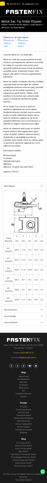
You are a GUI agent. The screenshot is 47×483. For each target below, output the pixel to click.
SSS (23, 390)
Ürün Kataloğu (10, 316)
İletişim (23, 396)
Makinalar (23, 432)
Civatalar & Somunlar (23, 429)
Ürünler (4, 24)
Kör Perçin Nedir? (23, 442)
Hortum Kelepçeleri (23, 423)
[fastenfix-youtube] (30, 366)
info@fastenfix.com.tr (32, 4)
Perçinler (23, 406)
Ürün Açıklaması (10, 309)
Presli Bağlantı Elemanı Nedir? (23, 457)
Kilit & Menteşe (23, 421)
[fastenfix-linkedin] (36, 366)
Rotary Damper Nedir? (23, 465)
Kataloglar (23, 385)
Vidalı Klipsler (36, 24)
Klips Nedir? (23, 451)
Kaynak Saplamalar (23, 409)
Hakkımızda (23, 376)
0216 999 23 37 (15, 4)
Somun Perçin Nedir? (23, 445)
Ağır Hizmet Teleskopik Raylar (23, 454)
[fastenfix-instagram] (23, 366)
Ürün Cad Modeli (10, 322)
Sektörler (23, 382)
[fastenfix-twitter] (17, 366)
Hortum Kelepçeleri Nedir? (23, 460)
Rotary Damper (23, 426)
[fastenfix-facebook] (11, 366)
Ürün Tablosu (9, 186)
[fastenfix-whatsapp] (42, 471)
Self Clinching (23, 412)
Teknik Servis (23, 387)
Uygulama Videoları (23, 393)
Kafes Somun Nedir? (23, 463)
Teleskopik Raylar (23, 415)
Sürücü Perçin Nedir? (23, 448)
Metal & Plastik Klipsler (19, 24)
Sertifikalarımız (23, 379)
